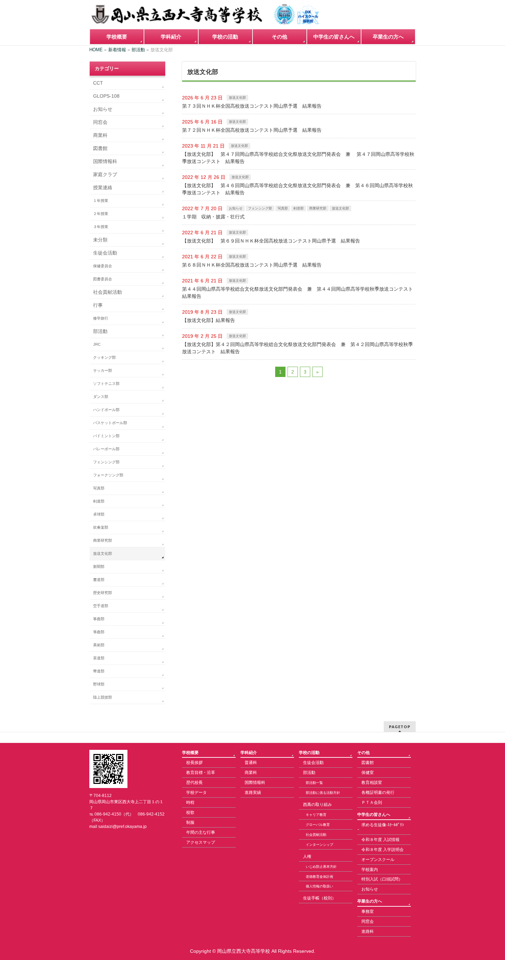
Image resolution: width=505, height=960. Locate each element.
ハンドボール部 (106, 410)
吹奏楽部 (100, 527)
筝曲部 (98, 619)
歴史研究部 (102, 593)
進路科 (367, 931)
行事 (98, 305)
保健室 (367, 772)
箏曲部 (98, 632)
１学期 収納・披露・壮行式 (213, 216)
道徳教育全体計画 (319, 876)
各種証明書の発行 (377, 792)
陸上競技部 (102, 697)
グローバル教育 (318, 825)
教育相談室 (371, 782)
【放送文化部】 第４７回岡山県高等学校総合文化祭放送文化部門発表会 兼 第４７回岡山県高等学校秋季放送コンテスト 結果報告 (298, 157)
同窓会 (100, 122)
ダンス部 (100, 397)
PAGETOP (400, 726)
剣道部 (298, 208)
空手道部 (100, 606)
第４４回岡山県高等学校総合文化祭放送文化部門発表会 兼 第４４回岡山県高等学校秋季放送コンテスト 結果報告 (299, 292)
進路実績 (253, 792)
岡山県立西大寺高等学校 (243, 951)
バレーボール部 (106, 449)
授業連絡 (102, 187)
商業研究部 (317, 208)
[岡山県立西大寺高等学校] (204, 17)
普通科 (251, 762)
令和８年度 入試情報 (380, 839)
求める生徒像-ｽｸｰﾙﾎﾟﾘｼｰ (380, 827)
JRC (97, 344)
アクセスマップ (200, 842)
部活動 (100, 331)
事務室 (367, 911)
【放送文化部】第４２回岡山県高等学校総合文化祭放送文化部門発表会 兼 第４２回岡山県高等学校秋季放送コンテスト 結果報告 (297, 348)
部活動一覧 (314, 783)
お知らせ (236, 208)
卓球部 (98, 514)
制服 (190, 822)
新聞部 (98, 566)
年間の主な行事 (200, 832)
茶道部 (98, 658)
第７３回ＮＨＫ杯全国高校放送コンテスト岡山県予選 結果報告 (252, 106)
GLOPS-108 (106, 96)
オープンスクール (377, 859)
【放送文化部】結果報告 (208, 320)
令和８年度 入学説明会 (382, 849)
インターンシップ (319, 844)
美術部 (98, 645)
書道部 (98, 580)
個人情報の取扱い (319, 886)
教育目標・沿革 (200, 772)
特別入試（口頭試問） (382, 879)
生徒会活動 (105, 253)
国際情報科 (105, 161)
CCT (98, 83)
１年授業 (100, 200)
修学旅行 (100, 318)
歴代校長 (194, 782)
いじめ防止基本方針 (321, 867)
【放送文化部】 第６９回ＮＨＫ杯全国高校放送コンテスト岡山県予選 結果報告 (271, 241)
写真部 (283, 208)
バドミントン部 (106, 436)
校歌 (190, 812)
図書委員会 (102, 279)
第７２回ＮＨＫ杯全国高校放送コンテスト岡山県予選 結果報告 (252, 130)
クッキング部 (104, 357)
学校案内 (369, 869)
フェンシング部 (260, 208)
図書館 (100, 148)
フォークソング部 (108, 475)
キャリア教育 (316, 815)
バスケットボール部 (110, 423)
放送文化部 (237, 97)
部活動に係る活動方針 (323, 793)
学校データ (196, 792)
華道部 (98, 671)
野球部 (98, 684)
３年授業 (100, 227)
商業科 (100, 135)
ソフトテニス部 (106, 383)
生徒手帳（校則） (319, 898)
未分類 (100, 239)
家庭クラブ (105, 174)
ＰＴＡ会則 (371, 802)
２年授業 (100, 214)
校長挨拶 (194, 762)
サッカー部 (102, 370)
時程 (190, 802)
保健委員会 (102, 266)
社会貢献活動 (107, 292)
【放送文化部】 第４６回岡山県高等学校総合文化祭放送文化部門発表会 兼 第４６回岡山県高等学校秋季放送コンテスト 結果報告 (297, 189)
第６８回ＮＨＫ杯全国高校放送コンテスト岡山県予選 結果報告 (252, 265)
